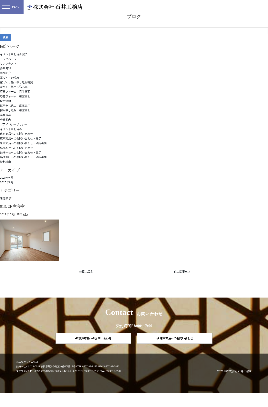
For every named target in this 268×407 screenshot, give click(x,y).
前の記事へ (181, 271)
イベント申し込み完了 (13, 54)
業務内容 (5, 115)
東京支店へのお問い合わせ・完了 (20, 138)
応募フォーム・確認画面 (15, 96)
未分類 (4, 198)
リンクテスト (8, 63)
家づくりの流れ (9, 77)
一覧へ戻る (86, 271)
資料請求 (5, 161)
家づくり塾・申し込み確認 (16, 82)
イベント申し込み (11, 129)
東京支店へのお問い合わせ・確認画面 (23, 143)
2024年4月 (6, 177)
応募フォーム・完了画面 (15, 91)
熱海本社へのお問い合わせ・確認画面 (23, 157)
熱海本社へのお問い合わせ (16, 147)
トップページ (8, 59)
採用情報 (5, 101)
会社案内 (5, 119)
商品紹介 (5, 72)
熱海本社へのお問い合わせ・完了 (20, 152)
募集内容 (5, 68)
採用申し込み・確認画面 (15, 110)
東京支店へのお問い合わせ (16, 133)
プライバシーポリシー (13, 124)
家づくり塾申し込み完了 (15, 86)
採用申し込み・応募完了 (15, 105)
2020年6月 (6, 182)
